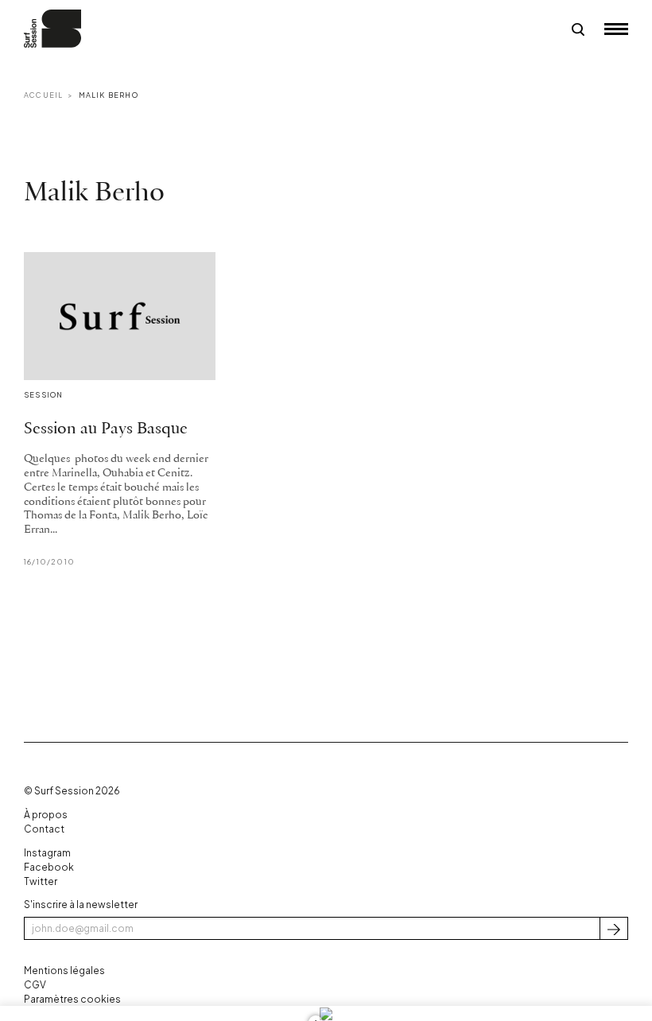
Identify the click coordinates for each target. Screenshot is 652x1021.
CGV (35, 985)
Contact (44, 829)
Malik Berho (108, 95)
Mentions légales (64, 970)
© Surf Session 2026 (72, 791)
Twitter (40, 881)
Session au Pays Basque (106, 429)
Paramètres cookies (72, 999)
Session (43, 394)
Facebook (49, 867)
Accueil (43, 95)
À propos (46, 815)
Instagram (47, 853)
